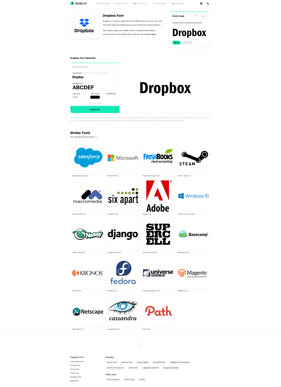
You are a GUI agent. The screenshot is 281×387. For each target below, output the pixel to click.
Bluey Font (74, 381)
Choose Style (77, 83)
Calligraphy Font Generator (180, 362)
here (154, 34)
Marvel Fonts (112, 362)
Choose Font (77, 73)
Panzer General (142, 362)
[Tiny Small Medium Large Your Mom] (78, 96)
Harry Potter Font (77, 361)
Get (177, 43)
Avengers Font (75, 377)
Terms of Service (113, 380)
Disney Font (74, 369)
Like (205, 16)
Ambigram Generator (171, 368)
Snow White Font (159, 362)
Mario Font (74, 373)
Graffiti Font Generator (115, 368)
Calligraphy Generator (151, 368)
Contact (142, 380)
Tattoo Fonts (133, 368)
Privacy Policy (129, 380)
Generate (187, 43)
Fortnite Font (75, 365)
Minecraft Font (126, 362)
